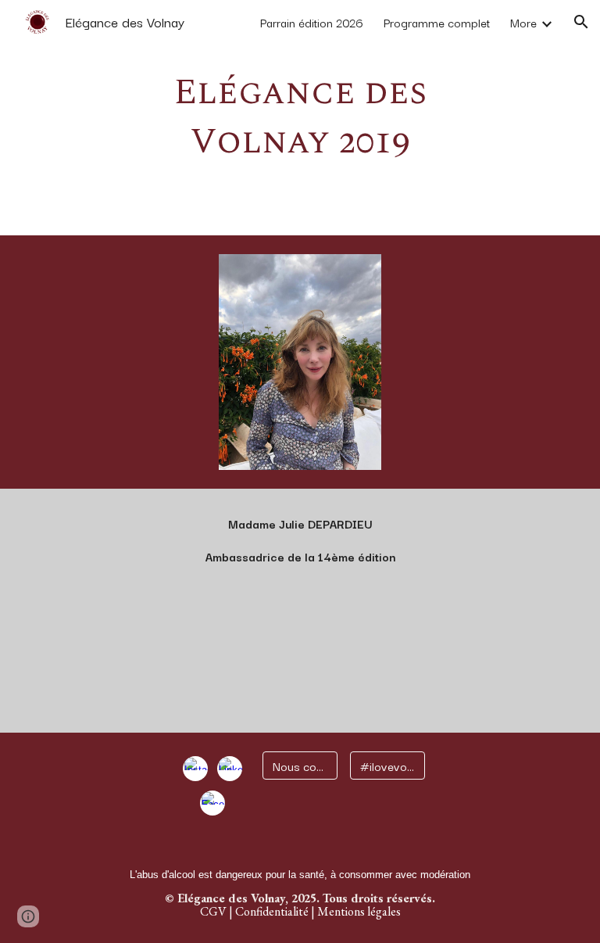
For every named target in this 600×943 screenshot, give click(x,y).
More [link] (523, 22)
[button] (581, 22)
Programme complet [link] (437, 22)
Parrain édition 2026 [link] (311, 22)
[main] (299, 118)
